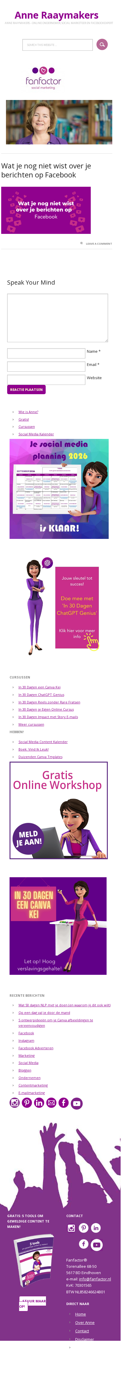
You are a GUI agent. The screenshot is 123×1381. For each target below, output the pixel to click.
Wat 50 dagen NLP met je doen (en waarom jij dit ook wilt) (64, 1005)
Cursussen (27, 426)
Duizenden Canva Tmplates (40, 756)
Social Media (29, 1062)
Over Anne (85, 1322)
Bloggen (25, 1070)
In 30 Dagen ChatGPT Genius (41, 694)
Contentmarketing (33, 1085)
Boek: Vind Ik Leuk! (34, 749)
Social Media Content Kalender (43, 741)
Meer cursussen (31, 724)
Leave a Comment (99, 244)
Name (92, 351)
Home (80, 1314)
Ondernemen (30, 1077)
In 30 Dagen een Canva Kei (40, 687)
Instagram (26, 1040)
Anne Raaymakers (59, 14)
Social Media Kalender (36, 434)
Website (94, 377)
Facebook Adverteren (36, 1048)
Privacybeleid (87, 1347)
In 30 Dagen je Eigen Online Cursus (46, 709)
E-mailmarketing (32, 1092)
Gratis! (24, 419)
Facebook (26, 1033)
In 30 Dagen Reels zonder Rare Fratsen (49, 702)
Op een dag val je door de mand (44, 1012)
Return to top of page (58, 1372)
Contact (82, 1331)
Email (91, 364)
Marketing (27, 1055)
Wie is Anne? (28, 411)
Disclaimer (84, 1339)
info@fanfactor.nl (95, 1279)
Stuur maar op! (32, 1304)
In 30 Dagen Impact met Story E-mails (48, 717)
